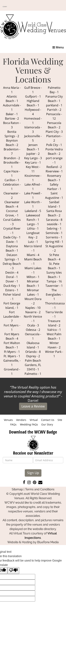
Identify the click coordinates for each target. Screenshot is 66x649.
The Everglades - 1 (54, 294)
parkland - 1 (54, 105)
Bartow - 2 (12, 118)
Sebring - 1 (54, 228)
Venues (8, 420)
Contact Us (47, 420)
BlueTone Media (48, 542)
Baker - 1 (12, 114)
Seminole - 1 (54, 233)
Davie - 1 (12, 242)
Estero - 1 (11, 290)
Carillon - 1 (12, 180)
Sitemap (17, 489)
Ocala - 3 (33, 325)
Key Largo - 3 (33, 158)
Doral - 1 (12, 277)
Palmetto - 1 (33, 374)
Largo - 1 (33, 224)
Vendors (21, 420)
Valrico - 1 (54, 330)
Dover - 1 (12, 281)
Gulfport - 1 (33, 96)
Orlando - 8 (33, 352)
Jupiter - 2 (33, 154)
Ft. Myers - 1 (12, 356)
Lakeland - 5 (33, 211)
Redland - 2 (54, 167)
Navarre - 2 (33, 312)
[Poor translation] (13, 570)
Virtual (34, 420)
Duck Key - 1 (11, 286)
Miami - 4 (33, 255)
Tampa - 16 (54, 281)
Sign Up (33, 473)
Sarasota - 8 (54, 220)
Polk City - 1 (54, 145)
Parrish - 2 (54, 110)
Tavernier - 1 (54, 286)
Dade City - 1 (12, 237)
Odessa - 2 (33, 330)
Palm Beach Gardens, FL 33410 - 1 (33, 365)
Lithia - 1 (33, 228)
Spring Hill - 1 (54, 242)
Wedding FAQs (29, 424)
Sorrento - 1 (54, 237)
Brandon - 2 (12, 158)
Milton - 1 (33, 277)
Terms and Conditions (39, 489)
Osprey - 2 (33, 356)
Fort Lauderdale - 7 (12, 316)
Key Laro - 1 (33, 162)
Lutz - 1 (33, 242)
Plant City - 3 (54, 132)
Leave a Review (33, 406)
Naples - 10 (33, 308)
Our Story (47, 424)
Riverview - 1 (54, 171)
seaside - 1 (54, 224)
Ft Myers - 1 (12, 352)
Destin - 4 (11, 272)
